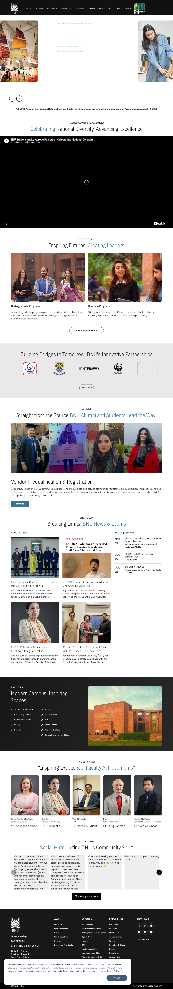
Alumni (57, 933)
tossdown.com (154, 986)
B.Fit (46, 719)
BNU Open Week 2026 (134, 566)
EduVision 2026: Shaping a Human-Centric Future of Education (142, 540)
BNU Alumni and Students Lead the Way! (113, 415)
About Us (58, 924)
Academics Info (61, 937)
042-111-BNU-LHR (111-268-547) (26, 946)
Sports (47, 709)
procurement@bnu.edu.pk (38, 495)
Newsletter (114, 953)
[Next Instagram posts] (159, 872)
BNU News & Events (104, 523)
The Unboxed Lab (89, 949)
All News (22, 532)
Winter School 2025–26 (91, 957)
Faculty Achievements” (110, 767)
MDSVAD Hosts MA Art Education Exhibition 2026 (138, 555)
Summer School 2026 (90, 953)
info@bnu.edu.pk (19, 936)
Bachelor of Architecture (22, 46)
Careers (91, 8)
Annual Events (115, 937)
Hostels (17, 730)
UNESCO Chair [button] (105, 8)
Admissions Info (61, 929)
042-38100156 (18, 941)
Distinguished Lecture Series (93, 933)
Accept (117, 978)
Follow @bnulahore (87, 896)
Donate (127, 8)
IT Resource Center (22, 719)
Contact (57, 941)
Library (17, 724)
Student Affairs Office (23, 709)
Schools (39, 8)
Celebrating (42, 128)
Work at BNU (114, 957)
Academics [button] (66, 8)
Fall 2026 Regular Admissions (26, 23)
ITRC (83, 945)
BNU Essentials (50, 714)
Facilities (113, 929)
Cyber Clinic (86, 937)
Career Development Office (56, 735)
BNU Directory (143, 939)
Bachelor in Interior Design (23, 51)
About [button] (28, 8)
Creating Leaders (106, 245)
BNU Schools (87, 924)
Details (20, 503)
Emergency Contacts (63, 945)
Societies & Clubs (52, 730)
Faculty (84, 941)
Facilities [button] (80, 8)
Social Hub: (52, 847)
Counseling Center (22, 714)
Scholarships (37, 59)
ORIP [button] (118, 8)
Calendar (113, 924)
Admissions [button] (51, 8)
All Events (129, 532)
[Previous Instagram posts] (13, 872)
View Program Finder (86, 330)
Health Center (50, 724)
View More (86, 387)
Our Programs (19, 59)
